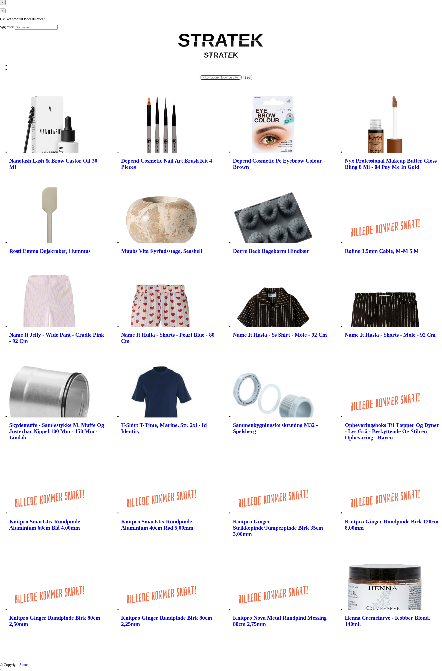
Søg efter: (7, 27)
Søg (247, 77)
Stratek (24, 665)
